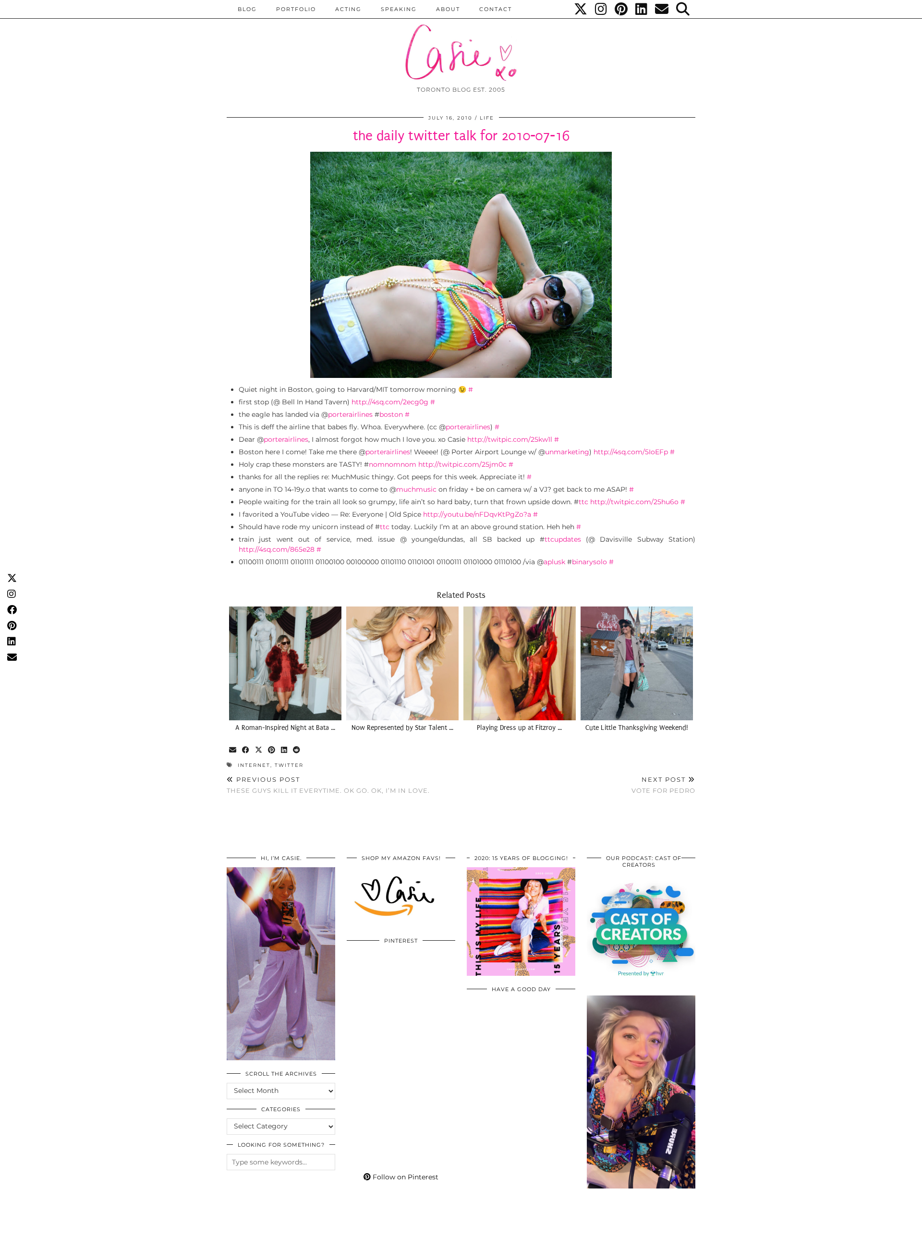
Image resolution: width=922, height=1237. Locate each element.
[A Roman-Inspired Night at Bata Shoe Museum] (285, 663)
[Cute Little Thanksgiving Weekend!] (637, 663)
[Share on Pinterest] (272, 750)
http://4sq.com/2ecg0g (390, 402)
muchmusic (416, 489)
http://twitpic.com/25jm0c (462, 464)
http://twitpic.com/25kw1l (509, 439)
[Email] (662, 9)
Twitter (289, 765)
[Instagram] (601, 9)
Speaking (399, 9)
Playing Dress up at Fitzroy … (519, 728)
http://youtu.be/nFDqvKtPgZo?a (477, 514)
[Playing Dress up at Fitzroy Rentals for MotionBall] (519, 663)
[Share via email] (233, 750)
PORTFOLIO (296, 9)
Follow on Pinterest (404, 1177)
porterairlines (350, 414)
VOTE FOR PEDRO (663, 785)
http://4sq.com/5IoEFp (631, 452)
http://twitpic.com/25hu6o (634, 501)
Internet (254, 765)
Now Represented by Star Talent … (402, 728)
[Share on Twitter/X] (259, 750)
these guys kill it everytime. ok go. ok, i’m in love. (328, 785)
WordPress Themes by (644, 1226)
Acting (348, 9)
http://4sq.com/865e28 (277, 549)
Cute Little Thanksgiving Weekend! (636, 728)
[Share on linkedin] (285, 750)
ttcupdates (563, 539)
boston (391, 414)
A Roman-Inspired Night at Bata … (285, 728)
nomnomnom (392, 464)
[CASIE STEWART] (461, 44)
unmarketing (567, 452)
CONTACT (495, 9)
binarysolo (589, 562)
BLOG (247, 9)
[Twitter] (581, 9)
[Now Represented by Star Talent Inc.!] (402, 663)
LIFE (487, 118)
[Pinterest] (622, 9)
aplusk (554, 562)
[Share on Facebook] (246, 750)
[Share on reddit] (297, 750)
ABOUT (448, 9)
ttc (583, 501)
